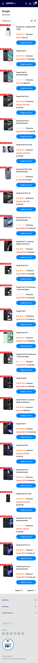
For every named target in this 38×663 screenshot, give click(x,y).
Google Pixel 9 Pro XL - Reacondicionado (23, 568)
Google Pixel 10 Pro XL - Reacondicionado (24, 219)
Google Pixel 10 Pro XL (23, 193)
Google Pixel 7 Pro (22, 265)
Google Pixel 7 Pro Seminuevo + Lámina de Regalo (26, 288)
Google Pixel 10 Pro (22, 96)
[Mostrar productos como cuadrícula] (35, 21)
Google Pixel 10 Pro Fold (24, 145)
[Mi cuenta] (30, 3)
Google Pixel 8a (21, 378)
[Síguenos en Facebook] (3, 633)
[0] (34, 3)
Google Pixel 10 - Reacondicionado (22, 73)
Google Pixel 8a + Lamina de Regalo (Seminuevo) (25, 401)
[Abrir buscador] (26, 3)
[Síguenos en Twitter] (7, 633)
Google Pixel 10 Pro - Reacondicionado (23, 122)
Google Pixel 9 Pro (22, 445)
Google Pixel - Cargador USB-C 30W (26, 28)
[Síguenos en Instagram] (11, 633)
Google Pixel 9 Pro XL (23, 545)
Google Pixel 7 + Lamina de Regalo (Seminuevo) (25, 243)
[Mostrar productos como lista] (32, 21)
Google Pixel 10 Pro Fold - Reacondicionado (24, 170)
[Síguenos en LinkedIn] (22, 633)
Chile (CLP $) (6, 623)
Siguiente (30, 590)
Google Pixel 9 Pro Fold (23, 494)
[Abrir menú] (3, 3)
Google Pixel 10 (21, 51)
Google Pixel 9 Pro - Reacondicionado (22, 471)
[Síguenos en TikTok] (18, 633)
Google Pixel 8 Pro (22, 332)
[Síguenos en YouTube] (15, 633)
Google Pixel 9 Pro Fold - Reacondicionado (24, 519)
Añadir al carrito (26, 43)
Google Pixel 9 (21, 424)
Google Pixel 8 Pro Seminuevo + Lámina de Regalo (26, 355)
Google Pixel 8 (21, 311)
